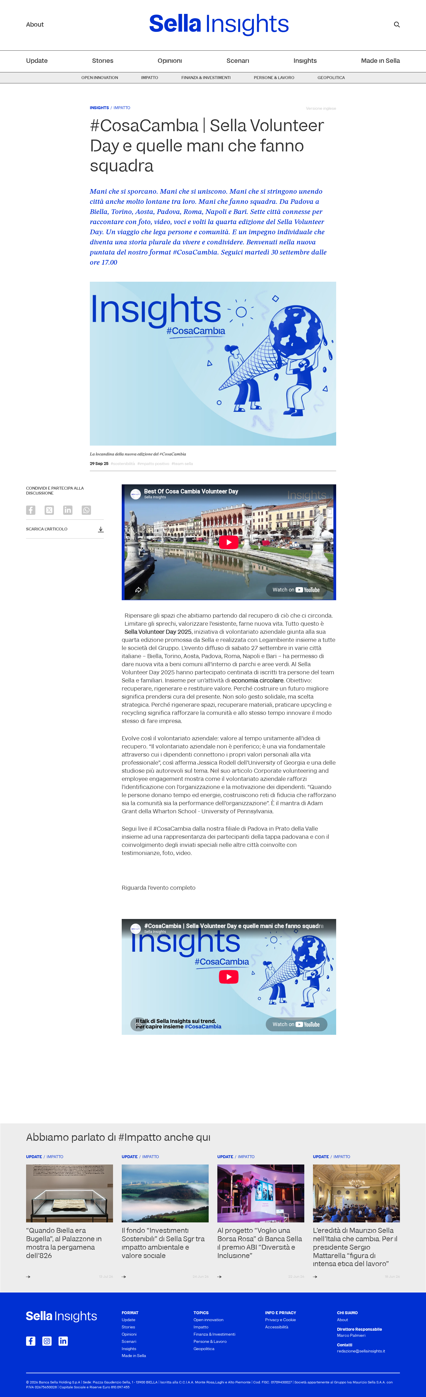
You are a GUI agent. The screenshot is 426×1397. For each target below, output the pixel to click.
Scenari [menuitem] (238, 61)
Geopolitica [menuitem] (331, 78)
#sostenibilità (123, 464)
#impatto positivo (153, 464)
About (35, 25)
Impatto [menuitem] (149, 78)
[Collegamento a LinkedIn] (63, 1341)
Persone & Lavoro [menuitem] (274, 78)
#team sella (182, 464)
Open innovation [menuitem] (99, 78)
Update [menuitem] (37, 61)
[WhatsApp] (86, 510)
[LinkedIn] (67, 510)
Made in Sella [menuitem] (380, 61)
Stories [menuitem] (102, 61)
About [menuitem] (342, 1320)
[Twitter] (49, 510)
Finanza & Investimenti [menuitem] (206, 78)
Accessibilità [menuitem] (276, 1327)
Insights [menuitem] (305, 61)
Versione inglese (321, 109)
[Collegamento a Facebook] (30, 1341)
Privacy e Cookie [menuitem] (280, 1320)
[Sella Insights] (219, 25)
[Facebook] (30, 510)
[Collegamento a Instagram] (47, 1341)
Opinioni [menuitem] (170, 61)
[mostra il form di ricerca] (397, 25)
